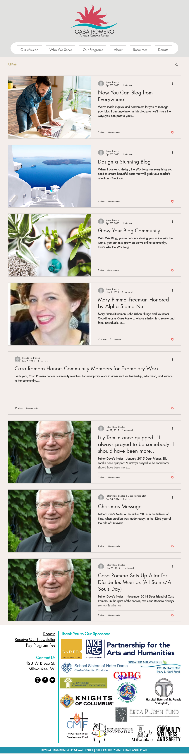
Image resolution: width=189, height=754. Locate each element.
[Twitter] (52, 680)
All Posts (12, 64)
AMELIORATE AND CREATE (131, 750)
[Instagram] (38, 680)
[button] (176, 65)
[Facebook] (45, 680)
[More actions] (174, 83)
